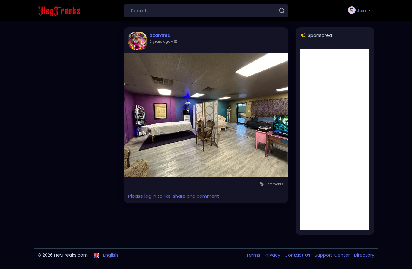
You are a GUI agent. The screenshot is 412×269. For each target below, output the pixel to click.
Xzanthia (160, 35)
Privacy (273, 255)
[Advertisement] (334, 139)
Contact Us (298, 255)
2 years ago (160, 41)
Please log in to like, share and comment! (174, 196)
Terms (253, 255)
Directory (364, 255)
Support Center (333, 255)
